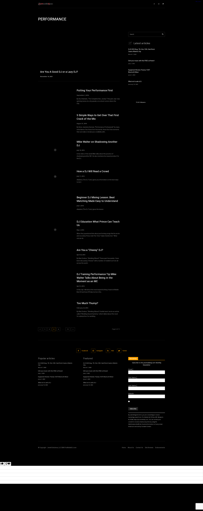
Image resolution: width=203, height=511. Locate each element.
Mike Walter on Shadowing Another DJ (97, 143)
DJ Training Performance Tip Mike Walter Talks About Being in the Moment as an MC (96, 277)
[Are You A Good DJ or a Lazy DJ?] (79, 54)
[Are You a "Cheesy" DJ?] (55, 256)
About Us (131, 448)
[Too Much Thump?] (55, 309)
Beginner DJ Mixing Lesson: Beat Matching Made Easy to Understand (97, 199)
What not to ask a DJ (135, 81)
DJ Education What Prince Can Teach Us (98, 223)
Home (124, 448)
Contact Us (139, 448)
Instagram (100, 351)
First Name (132, 377)
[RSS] (108, 351)
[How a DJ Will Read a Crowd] (55, 176)
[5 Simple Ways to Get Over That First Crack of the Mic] (55, 123)
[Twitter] (163, 4)
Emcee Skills (50, 25)
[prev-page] (40, 329)
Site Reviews (149, 448)
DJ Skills (41, 25)
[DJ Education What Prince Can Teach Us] (55, 230)
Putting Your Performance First (95, 90)
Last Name (132, 385)
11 (68, 329)
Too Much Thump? (87, 303)
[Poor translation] (7, 464)
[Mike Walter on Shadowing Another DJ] (55, 150)
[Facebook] (154, 4)
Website (131, 393)
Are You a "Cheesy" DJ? (90, 250)
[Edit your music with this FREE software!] (161, 62)
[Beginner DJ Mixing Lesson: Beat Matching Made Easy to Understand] (55, 203)
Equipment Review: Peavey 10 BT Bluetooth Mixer (53, 377)
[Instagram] (158, 4)
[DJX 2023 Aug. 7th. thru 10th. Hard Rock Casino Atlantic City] (161, 51)
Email (130, 369)
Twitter (124, 351)
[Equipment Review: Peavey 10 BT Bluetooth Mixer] (161, 72)
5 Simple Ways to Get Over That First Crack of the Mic (98, 117)
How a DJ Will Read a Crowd (93, 171)
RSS (112, 351)
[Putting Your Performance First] (55, 97)
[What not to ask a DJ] (161, 82)
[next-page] (73, 329)
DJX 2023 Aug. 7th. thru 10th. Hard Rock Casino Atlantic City (55, 364)
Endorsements (160, 448)
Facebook (85, 351)
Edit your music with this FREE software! (141, 61)
